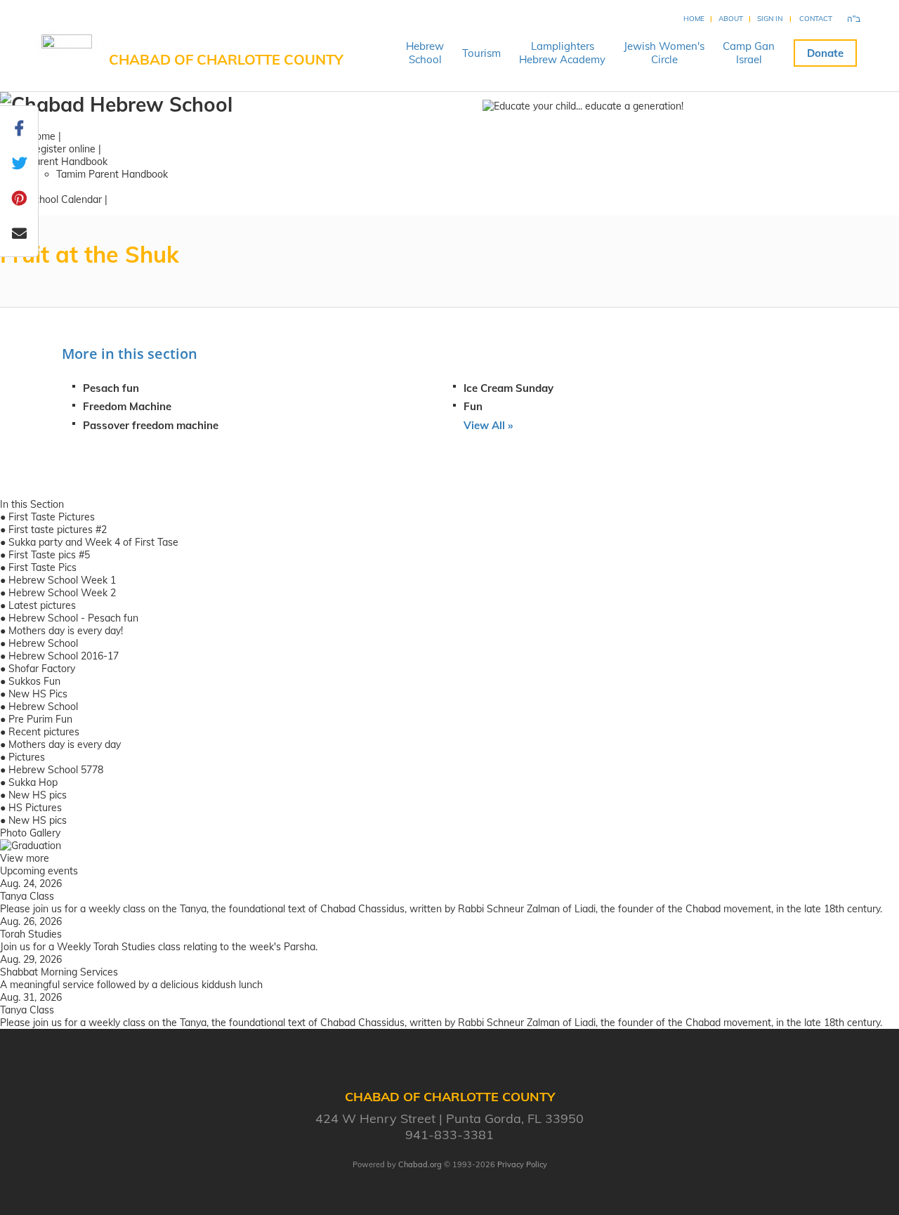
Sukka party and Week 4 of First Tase (93, 542)
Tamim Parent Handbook (112, 174)
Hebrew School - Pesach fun (73, 618)
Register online (62, 149)
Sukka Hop (33, 782)
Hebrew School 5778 (55, 769)
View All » (488, 425)
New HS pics (37, 795)
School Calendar (65, 199)
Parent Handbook (67, 161)
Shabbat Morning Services (59, 972)
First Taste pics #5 (49, 555)
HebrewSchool (425, 52)
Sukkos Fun (34, 681)
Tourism (481, 53)
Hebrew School (43, 643)
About (730, 18)
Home (693, 18)
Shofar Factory (41, 668)
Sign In (769, 18)
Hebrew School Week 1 (62, 580)
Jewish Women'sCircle (664, 52)
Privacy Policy (522, 1164)
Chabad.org (420, 1164)
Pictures (26, 757)
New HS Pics (37, 694)
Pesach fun (111, 388)
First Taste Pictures (51, 517)
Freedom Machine (127, 406)
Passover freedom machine (150, 425)
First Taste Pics (42, 567)
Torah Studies (31, 934)
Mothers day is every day (64, 744)
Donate (825, 53)
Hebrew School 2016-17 (63, 656)
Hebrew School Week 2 (62, 592)
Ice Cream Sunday (508, 388)
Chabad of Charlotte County (226, 59)
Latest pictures (42, 605)
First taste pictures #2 (57, 529)
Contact (815, 18)
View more (24, 858)
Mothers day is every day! (65, 630)
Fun (473, 406)
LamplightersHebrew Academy (562, 52)
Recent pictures (43, 731)
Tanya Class (27, 896)
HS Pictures (35, 807)
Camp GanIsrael (749, 52)
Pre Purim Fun (40, 719)
